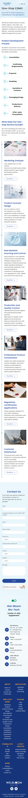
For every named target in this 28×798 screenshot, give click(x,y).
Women (7, 751)
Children (7, 756)
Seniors (7, 758)
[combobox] (4, 532)
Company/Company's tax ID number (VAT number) (13, 514)
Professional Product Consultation (7, 726)
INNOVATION (20, 684)
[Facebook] (11, 788)
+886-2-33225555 (15, 639)
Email (3, 522)
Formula (20, 689)
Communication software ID (9, 543)
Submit (14, 580)
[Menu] (24, 4)
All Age (7, 749)
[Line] (16, 788)
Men (7, 753)
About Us (7, 687)
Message (4, 565)
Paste (20, 704)
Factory (7, 766)
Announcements (20, 749)
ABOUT (7, 684)
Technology (20, 691)
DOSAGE (20, 699)
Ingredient (20, 687)
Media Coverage (20, 751)
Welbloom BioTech (16, 665)
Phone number (6, 529)
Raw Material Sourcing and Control (7, 715)
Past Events (20, 758)
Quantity (4, 557)
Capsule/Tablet (20, 711)
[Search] (20, 4)
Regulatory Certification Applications (7, 732)
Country (4, 550)
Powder (20, 709)
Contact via (5, 536)
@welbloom (14, 660)
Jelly (20, 702)
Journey (7, 690)
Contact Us (7, 772)
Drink (20, 706)
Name (4, 506)
